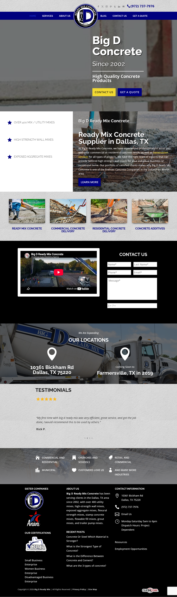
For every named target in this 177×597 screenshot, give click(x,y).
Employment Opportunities (131, 548)
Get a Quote (140, 16)
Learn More (89, 182)
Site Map (92, 589)
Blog (103, 16)
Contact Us (120, 16)
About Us (64, 16)
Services (47, 16)
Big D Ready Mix (42, 589)
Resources (121, 542)
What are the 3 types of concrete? (86, 565)
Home (32, 16)
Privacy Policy (79, 589)
